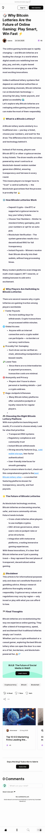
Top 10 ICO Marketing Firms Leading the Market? (17, 738)
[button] (22, 2)
